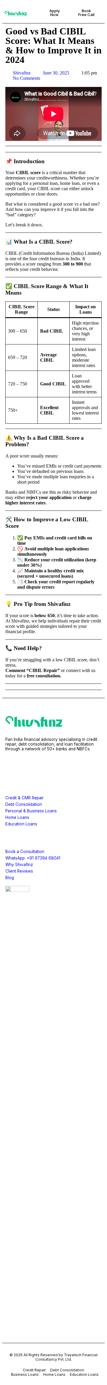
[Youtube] (65, 766)
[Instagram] (30, 766)
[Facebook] (12, 766)
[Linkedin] (47, 766)
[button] (34, 12)
